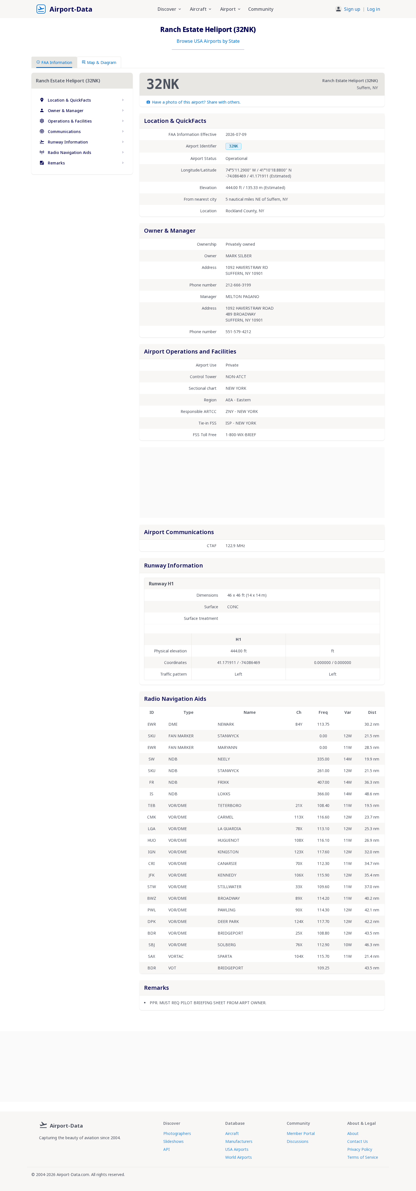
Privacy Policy (359, 1149)
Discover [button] (167, 9)
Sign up (352, 9)
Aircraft (232, 1133)
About (353, 1133)
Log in (373, 9)
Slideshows (173, 1141)
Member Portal (301, 1133)
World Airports (238, 1157)
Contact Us (357, 1141)
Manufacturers (238, 1141)
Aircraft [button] (198, 9)
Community (260, 9)
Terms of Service (362, 1157)
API (166, 1149)
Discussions (297, 1141)
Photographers (177, 1133)
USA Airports (236, 1149)
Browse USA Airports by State (208, 41)
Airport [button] (228, 9)
